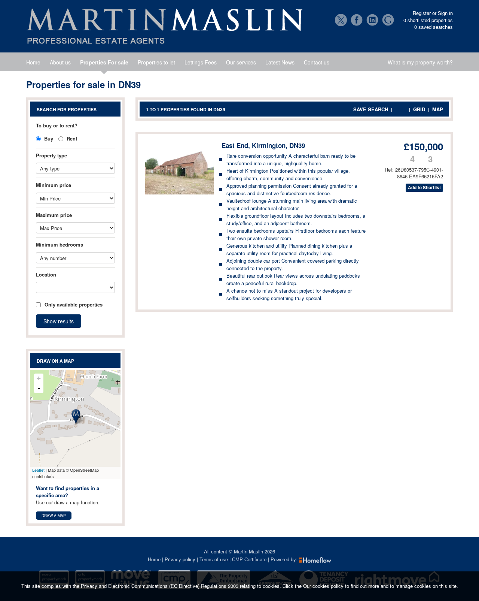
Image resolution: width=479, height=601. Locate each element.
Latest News (280, 62)
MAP (437, 109)
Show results (58, 321)
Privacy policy (180, 559)
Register (422, 12)
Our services (241, 62)
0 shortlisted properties (428, 20)
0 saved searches (433, 27)
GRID (419, 109)
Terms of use (213, 559)
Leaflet (38, 470)
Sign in (445, 12)
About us (60, 62)
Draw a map (54, 515)
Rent (71, 138)
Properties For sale (104, 62)
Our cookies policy (324, 585)
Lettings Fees (200, 62)
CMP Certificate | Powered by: (265, 559)
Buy (48, 138)
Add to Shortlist (424, 187)
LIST (400, 109)
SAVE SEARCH (370, 109)
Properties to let (156, 62)
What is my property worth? (420, 62)
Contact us (316, 62)
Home (33, 62)
